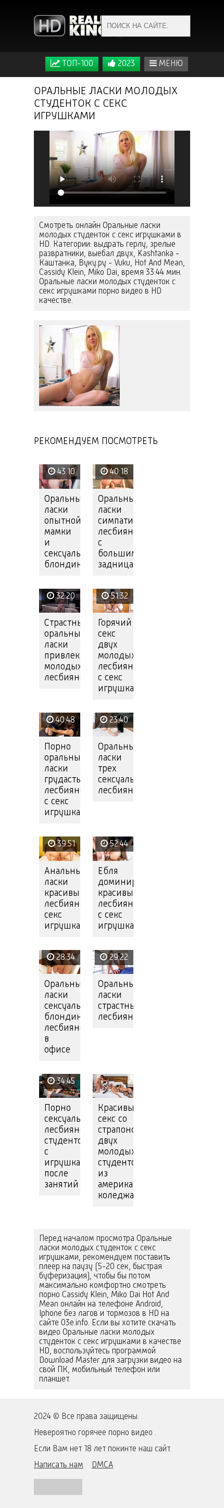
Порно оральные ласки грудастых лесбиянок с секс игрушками (62, 779)
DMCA (102, 1465)
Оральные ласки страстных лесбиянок (116, 1001)
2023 (125, 64)
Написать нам (58, 1465)
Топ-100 (76, 64)
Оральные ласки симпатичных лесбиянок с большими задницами (116, 532)
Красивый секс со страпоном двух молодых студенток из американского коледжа (116, 1152)
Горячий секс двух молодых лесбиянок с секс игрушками (116, 655)
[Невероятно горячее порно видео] (78, 26)
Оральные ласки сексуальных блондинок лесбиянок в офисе (62, 1017)
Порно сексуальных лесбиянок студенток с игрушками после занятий (62, 1146)
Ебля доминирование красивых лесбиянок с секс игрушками (116, 899)
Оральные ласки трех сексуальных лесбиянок (116, 768)
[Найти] (179, 26)
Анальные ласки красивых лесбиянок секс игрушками (62, 899)
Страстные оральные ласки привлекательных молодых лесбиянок (62, 650)
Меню (170, 64)
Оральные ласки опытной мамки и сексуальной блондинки (62, 532)
